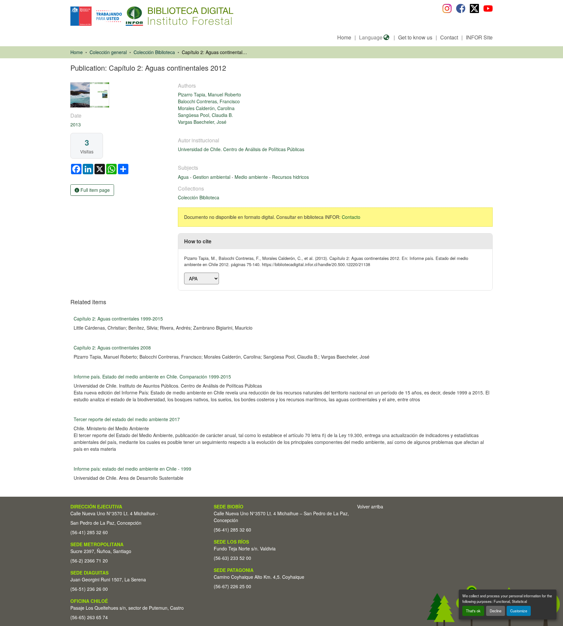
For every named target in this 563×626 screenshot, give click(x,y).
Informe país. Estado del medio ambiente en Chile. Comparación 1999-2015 (152, 376)
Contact (449, 37)
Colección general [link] (108, 52)
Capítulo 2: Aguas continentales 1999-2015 (118, 318)
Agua (184, 177)
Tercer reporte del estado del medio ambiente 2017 (127, 419)
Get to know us (415, 37)
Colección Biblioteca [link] (154, 52)
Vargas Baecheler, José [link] (202, 122)
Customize (518, 610)
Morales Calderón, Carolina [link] (206, 108)
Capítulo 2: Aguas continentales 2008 (112, 347)
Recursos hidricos (290, 177)
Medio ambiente (252, 177)
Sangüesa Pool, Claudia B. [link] (205, 115)
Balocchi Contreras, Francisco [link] (209, 101)
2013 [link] (75, 124)
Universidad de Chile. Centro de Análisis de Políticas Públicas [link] (241, 149)
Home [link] (76, 52)
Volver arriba (370, 506)
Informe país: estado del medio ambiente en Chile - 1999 (132, 468)
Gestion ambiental (212, 177)
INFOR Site (479, 37)
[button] (123, 16)
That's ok (473, 610)
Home (344, 37)
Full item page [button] (94, 190)
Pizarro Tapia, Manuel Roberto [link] (209, 94)
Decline (495, 610)
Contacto (351, 217)
